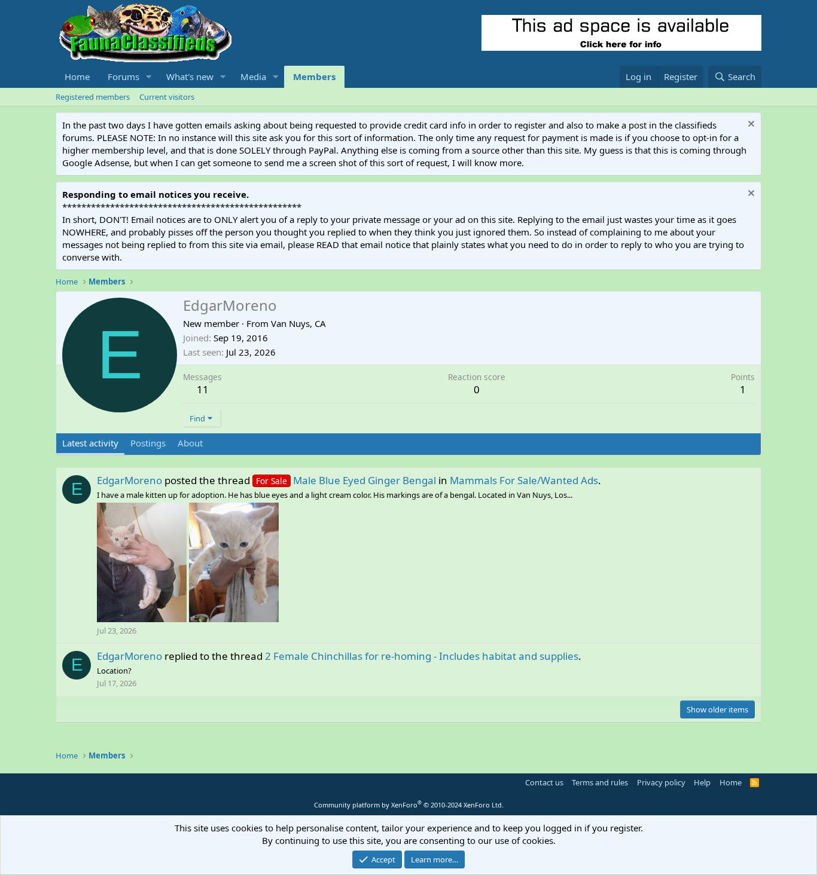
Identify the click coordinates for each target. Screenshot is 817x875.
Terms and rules (600, 782)
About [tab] (190, 443)
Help (702, 782)
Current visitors (166, 96)
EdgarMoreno (129, 480)
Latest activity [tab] (90, 443)
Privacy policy (661, 782)
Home (77, 76)
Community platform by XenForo (409, 804)
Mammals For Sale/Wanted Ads (524, 480)
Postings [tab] (148, 443)
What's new (190, 76)
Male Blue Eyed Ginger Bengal (346, 480)
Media (253, 76)
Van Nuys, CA (298, 323)
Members (314, 76)
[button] (149, 77)
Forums (123, 76)
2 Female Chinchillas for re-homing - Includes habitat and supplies (421, 656)
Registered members (93, 96)
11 (203, 389)
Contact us (544, 782)
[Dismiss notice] (750, 125)
